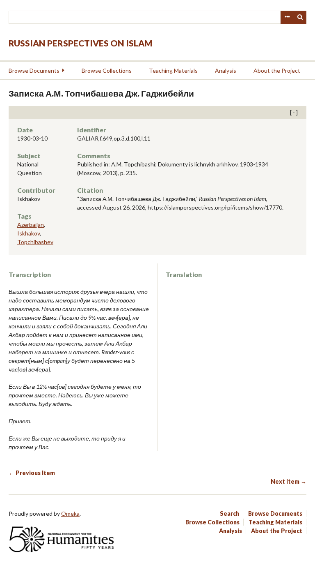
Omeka (70, 513)
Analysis (225, 70)
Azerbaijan (30, 224)
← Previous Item (32, 472)
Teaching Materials (173, 70)
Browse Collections (107, 70)
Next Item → (288, 481)
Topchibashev (35, 241)
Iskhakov (28, 233)
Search (300, 17)
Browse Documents (34, 70)
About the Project (276, 70)
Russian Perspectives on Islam (81, 43)
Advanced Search (287, 17)
